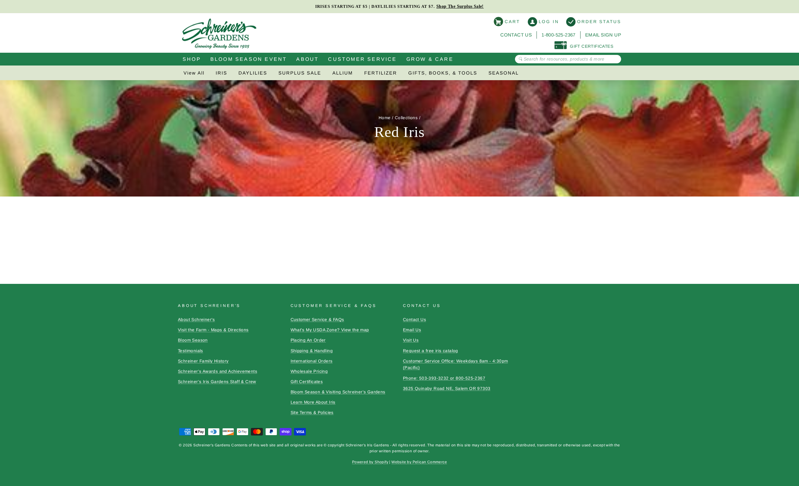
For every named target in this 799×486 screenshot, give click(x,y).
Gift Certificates (307, 381)
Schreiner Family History (203, 361)
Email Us (412, 330)
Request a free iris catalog (430, 350)
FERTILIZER (380, 72)
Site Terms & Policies (312, 412)
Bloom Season (193, 340)
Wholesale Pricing (309, 371)
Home (385, 117)
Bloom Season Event (248, 59)
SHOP (192, 59)
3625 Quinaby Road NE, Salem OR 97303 (446, 388)
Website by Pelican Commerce (419, 462)
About (307, 59)
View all (194, 72)
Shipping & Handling (312, 350)
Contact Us (516, 34)
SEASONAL (503, 72)
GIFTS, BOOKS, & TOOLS (442, 72)
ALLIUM (342, 72)
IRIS (221, 72)
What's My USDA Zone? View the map (330, 330)
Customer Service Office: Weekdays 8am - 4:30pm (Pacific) (455, 364)
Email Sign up (603, 34)
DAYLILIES (252, 72)
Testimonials (190, 350)
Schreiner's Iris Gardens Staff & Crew (217, 381)
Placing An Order (308, 340)
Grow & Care (429, 59)
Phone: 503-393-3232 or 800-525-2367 (444, 378)
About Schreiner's (196, 319)
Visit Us (411, 340)
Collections (406, 117)
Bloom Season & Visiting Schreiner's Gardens (338, 392)
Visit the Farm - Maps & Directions (213, 330)
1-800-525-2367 (559, 34)
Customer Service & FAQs (317, 319)
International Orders (312, 361)
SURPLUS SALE (299, 72)
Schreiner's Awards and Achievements (217, 371)
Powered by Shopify (370, 462)
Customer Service (362, 59)
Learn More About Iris (313, 402)
